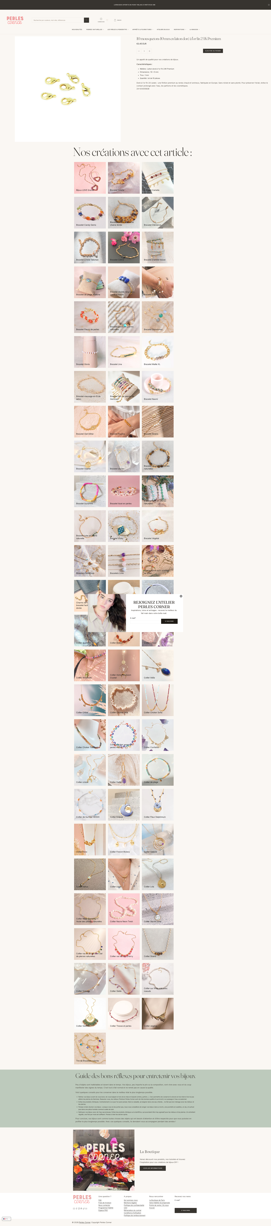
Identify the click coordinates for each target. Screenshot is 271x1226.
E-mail (133, 618)
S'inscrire (169, 621)
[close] (181, 596)
